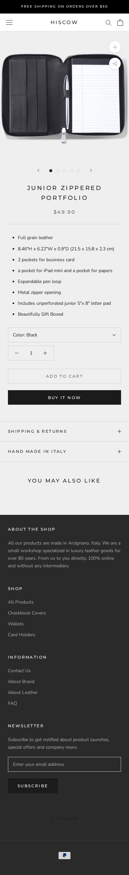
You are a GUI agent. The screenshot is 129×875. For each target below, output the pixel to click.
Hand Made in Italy (37, 451)
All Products (21, 602)
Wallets (16, 624)
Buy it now (64, 397)
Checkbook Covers (27, 613)
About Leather (23, 692)
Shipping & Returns (37, 431)
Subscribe (33, 785)
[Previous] (38, 170)
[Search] (108, 22)
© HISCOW (64, 818)
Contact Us (19, 671)
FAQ (12, 703)
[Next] (91, 170)
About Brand (21, 681)
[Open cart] (120, 22)
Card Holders (21, 635)
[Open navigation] (9, 22)
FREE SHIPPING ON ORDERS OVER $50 (64, 6)
